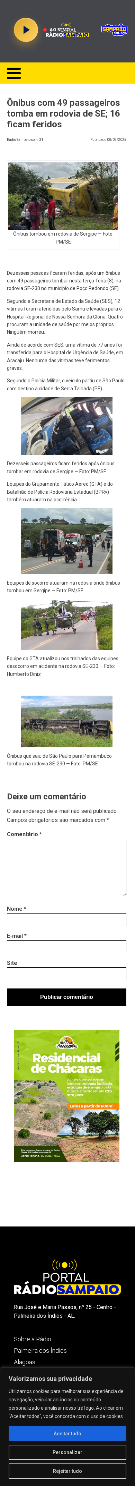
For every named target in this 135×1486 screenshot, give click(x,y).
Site (12, 963)
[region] (67, 1426)
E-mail (17, 936)
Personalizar (67, 1452)
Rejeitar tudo (67, 1471)
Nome (16, 909)
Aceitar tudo (67, 1433)
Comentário (24, 834)
